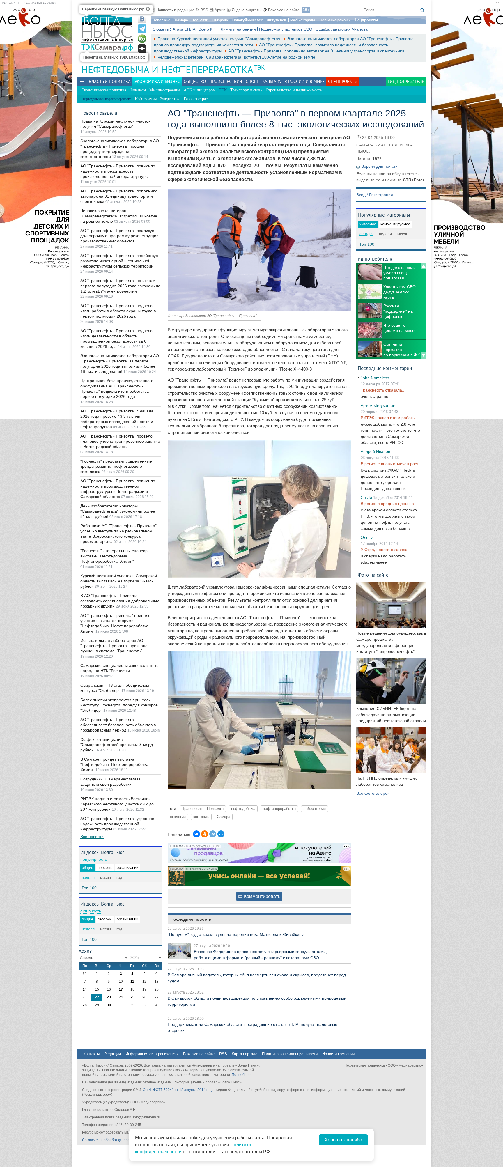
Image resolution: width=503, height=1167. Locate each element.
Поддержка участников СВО (285, 29)
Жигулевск (276, 20)
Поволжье (161, 20)
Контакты (91, 1054)
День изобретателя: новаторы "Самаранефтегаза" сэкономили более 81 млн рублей (117, 511)
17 (121, 989)
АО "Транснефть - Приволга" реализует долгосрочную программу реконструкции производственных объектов (119, 235)
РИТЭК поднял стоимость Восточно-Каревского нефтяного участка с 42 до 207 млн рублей (117, 804)
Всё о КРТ (208, 29)
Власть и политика (110, 81)
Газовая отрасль (197, 99)
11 (132, 982)
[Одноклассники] (204, 833)
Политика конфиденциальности (290, 1054)
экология (178, 817)
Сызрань (220, 20)
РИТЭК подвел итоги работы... (390, 417)
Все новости (92, 836)
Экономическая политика (104, 90)
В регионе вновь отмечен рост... (391, 463)
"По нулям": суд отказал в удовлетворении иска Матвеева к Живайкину (236, 934)
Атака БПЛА (184, 29)
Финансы (138, 90)
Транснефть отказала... (383, 390)
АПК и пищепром (199, 90)
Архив (220, 10)
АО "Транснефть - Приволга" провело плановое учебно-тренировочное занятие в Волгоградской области (120, 441)
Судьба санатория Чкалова (342, 29)
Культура (271, 81)
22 (97, 997)
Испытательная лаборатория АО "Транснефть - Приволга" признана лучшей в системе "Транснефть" (114, 645)
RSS (204, 10)
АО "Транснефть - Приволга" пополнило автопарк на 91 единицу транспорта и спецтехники (316, 51)
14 (85, 989)
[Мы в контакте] (142, 19)
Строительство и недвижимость (294, 90)
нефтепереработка (279, 809)
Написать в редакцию (175, 10)
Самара (181, 20)
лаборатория (314, 809)
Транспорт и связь (246, 90)
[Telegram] (212, 833)
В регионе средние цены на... (389, 503)
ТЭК (259, 67)
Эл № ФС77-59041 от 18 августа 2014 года (178, 1090)
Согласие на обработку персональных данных (120, 1140)
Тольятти (200, 20)
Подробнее (241, 1075)
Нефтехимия (146, 99)
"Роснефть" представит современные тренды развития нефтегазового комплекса (116, 466)
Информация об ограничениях (151, 1054)
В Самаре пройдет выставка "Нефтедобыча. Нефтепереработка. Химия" (115, 764)
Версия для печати (379, 166)
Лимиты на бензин (238, 29)
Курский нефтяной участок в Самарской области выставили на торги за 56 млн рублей (118, 581)
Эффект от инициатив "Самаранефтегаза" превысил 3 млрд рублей (116, 744)
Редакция (112, 1054)
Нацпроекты (366, 20)
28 (85, 1005)
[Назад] (423, 266)
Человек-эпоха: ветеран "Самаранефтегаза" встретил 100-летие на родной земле (236, 57)
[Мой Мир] (220, 833)
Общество (195, 81)
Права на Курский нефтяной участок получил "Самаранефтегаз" (219, 38)
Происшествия (225, 81)
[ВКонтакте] (196, 833)
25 (132, 997)
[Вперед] (423, 355)
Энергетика (170, 99)
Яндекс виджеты (246, 10)
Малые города (302, 20)
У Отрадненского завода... (386, 549)
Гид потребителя (406, 81)
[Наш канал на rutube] (142, 38)
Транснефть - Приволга (203, 809)
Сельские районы (335, 20)
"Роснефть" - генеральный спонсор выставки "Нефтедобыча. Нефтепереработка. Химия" (114, 556)
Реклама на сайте (284, 10)
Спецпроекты (343, 81)
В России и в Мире (304, 81)
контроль (201, 817)
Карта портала (244, 1054)
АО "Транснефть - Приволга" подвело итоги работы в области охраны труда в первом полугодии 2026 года (118, 310)
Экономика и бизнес (157, 81)
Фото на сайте (373, 575)
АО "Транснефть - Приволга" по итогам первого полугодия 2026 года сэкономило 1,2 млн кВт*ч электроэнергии (120, 285)
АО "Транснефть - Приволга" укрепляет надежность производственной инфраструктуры (118, 823)
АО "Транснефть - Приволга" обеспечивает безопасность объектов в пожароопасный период (118, 724)
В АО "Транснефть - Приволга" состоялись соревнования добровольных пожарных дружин (119, 600)
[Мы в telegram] (142, 28)
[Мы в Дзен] (142, 48)
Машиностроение (164, 90)
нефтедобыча (243, 809)
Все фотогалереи (373, 793)
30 (109, 1005)
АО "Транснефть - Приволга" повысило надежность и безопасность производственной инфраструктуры (117, 171)
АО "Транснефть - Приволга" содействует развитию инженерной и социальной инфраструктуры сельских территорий (120, 260)
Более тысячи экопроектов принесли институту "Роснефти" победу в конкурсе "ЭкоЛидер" (119, 705)
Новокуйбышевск (247, 20)
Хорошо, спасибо (343, 1139)
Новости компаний (338, 1054)
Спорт (252, 81)
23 (109, 997)
